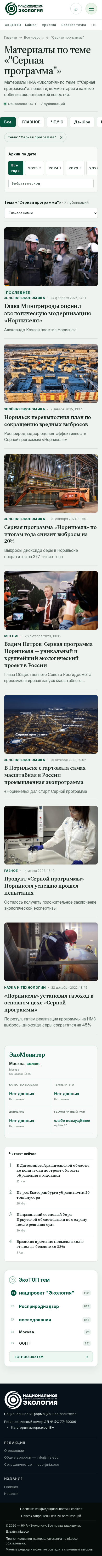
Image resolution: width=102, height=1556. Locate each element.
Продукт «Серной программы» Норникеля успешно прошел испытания (44, 886)
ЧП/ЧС (57, 122)
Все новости (34, 37)
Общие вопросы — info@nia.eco (31, 1457)
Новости (11, 1493)
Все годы (15, 168)
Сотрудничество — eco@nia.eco (31, 1464)
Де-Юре (82, 122)
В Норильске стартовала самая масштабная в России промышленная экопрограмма (45, 775)
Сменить (33, 1064)
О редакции (14, 1450)
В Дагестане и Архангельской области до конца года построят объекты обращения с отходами (52, 1170)
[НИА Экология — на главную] (24, 8)
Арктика (49, 25)
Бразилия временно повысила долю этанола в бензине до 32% (50, 1244)
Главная (10, 37)
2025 (34, 168)
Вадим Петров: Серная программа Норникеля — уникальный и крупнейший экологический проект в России (48, 654)
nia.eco (23, 1531)
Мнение (12, 636)
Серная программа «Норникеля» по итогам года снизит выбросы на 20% (50, 534)
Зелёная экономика (24, 298)
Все (8, 122)
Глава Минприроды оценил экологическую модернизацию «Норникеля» (47, 313)
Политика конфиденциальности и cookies (51, 1509)
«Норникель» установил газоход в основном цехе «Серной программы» (48, 1003)
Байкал (31, 25)
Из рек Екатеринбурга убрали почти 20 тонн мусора (52, 1195)
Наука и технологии (25, 987)
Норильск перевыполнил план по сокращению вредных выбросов (47, 420)
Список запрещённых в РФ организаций (51, 1516)
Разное (11, 871)
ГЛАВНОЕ (31, 122)
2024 (55, 168)
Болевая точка (73, 25)
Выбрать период (26, 183)
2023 (75, 168)
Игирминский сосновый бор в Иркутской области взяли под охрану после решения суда (51, 1219)
